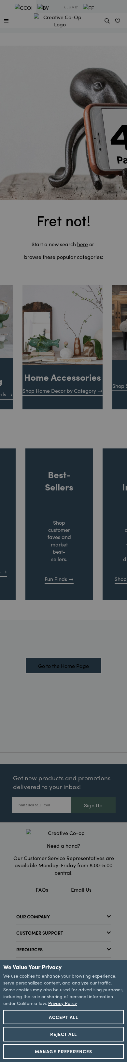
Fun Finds (56, 578)
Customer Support (39, 932)
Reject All (63, 1034)
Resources (29, 949)
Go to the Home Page (63, 665)
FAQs (42, 889)
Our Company (33, 916)
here (82, 244)
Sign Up (93, 805)
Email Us (81, 889)
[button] (6, 20)
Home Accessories (62, 376)
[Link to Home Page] (60, 19)
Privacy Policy (62, 1003)
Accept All (63, 1017)
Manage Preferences (63, 1051)
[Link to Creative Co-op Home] (63, 832)
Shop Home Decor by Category (59, 390)
